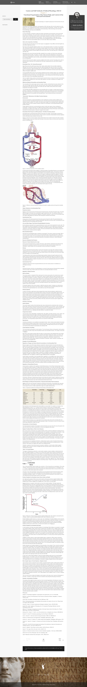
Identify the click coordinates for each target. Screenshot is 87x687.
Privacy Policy (52, 684)
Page (60, 639)
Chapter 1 (43, 13)
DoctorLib (34, 684)
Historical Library (45, 684)
